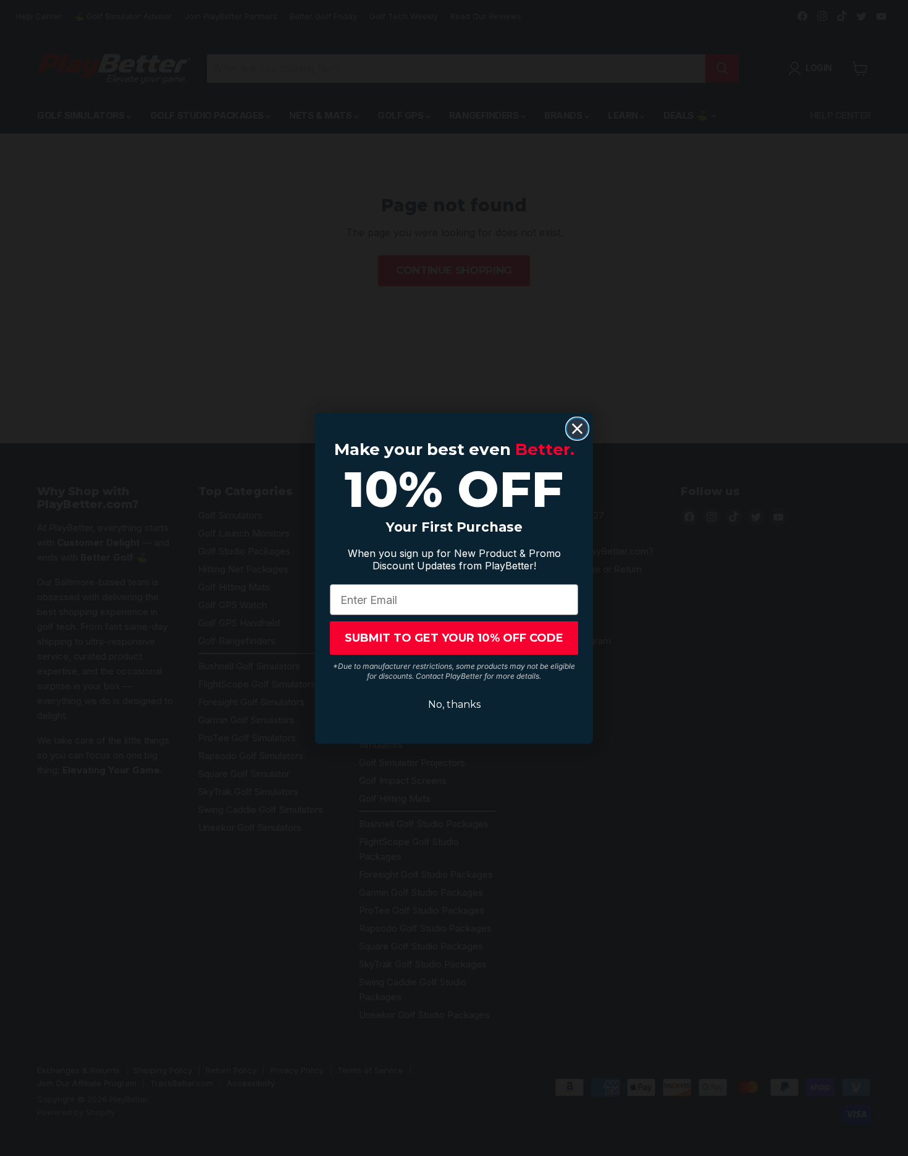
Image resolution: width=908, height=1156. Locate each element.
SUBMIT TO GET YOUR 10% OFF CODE (454, 638)
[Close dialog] (577, 429)
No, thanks (454, 704)
